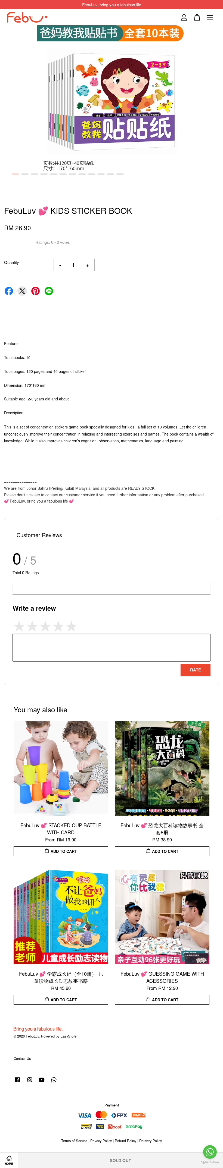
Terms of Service (74, 1140)
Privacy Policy (101, 1140)
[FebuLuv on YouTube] (41, 1082)
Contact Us (22, 1058)
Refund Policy (125, 1140)
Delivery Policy (150, 1140)
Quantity (11, 262)
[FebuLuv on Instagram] (29, 1082)
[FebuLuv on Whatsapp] (54, 1082)
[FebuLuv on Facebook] (17, 1082)
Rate (195, 670)
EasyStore (68, 1036)
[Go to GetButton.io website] (210, 1162)
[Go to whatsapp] (210, 1152)
